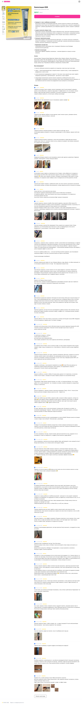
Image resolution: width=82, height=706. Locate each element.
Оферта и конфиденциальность (17, 702)
